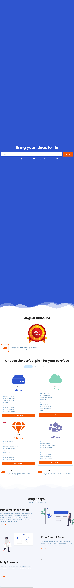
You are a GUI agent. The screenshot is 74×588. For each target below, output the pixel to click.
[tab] (28, 366)
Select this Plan (18, 415)
